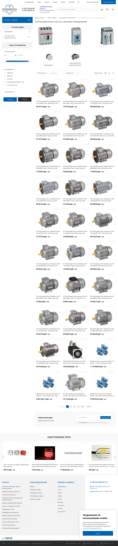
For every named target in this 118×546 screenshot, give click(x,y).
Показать (10, 99)
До (15, 55)
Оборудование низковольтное (10, 512)
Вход (88, 2)
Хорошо (98, 533)
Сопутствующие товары (8, 525)
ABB (10, 73)
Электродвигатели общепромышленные (10, 37)
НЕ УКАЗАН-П (12, 85)
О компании (61, 505)
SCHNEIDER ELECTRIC (15, 82)
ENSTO (10, 76)
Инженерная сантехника (9, 494)
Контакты (60, 508)
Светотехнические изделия (9, 518)
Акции (39, 2)
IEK (9, 79)
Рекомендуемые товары (36, 496)
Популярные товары (35, 489)
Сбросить (24, 99)
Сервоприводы (9, 31)
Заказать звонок (108, 2)
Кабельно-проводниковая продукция (12, 503)
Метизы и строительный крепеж (11, 506)
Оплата (63, 2)
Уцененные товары (35, 499)
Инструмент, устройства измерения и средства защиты (12, 499)
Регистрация (95, 2)
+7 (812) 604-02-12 (23, 543)
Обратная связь (10, 543)
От (5, 55)
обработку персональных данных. (98, 422)
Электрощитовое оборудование (10, 528)
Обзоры (55, 2)
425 (29, 31)
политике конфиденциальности (92, 528)
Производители (29, 2)
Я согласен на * (94, 422)
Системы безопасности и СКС (10, 522)
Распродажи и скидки (36, 493)
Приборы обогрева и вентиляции (11, 515)
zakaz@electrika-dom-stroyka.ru (41, 543)
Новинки (32, 486)
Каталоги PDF (61, 511)
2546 (29, 37)
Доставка (71, 2)
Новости (47, 2)
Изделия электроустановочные (10, 491)
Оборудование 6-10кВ (8, 509)
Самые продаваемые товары (59, 437)
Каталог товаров (11, 20)
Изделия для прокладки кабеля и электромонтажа (11, 487)
